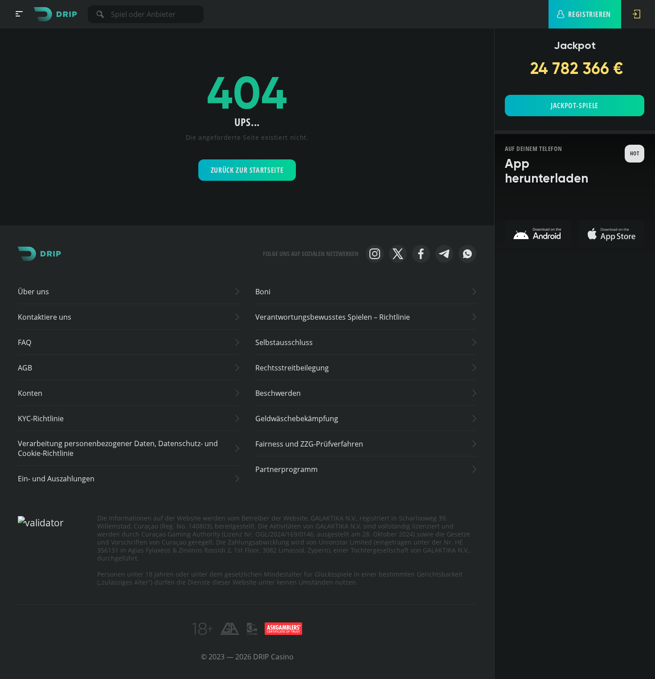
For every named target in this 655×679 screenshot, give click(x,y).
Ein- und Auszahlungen (56, 479)
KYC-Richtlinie (41, 418)
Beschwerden (278, 393)
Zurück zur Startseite (247, 170)
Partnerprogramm (286, 469)
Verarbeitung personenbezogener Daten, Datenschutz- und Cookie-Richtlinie (118, 448)
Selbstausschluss (284, 342)
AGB (25, 368)
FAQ (24, 342)
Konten (30, 393)
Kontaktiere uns (44, 317)
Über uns (33, 292)
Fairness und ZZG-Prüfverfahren (309, 444)
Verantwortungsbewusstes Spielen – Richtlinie (332, 317)
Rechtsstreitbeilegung (292, 368)
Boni (262, 292)
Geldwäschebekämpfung (296, 418)
